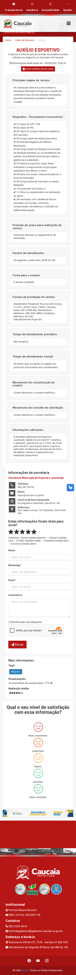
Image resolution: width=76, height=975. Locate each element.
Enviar (19, 644)
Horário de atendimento (28, 253)
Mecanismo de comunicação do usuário (34, 384)
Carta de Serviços (24, 40)
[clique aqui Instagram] (47, 961)
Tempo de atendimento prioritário (35, 334)
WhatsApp (14, 565)
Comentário (15, 595)
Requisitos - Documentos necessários (38, 117)
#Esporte (15, 671)
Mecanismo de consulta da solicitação (38, 407)
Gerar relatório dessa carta (39, 69)
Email (11, 580)
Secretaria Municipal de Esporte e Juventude (36, 477)
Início (8, 40)
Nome (11, 550)
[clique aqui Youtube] (38, 961)
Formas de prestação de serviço (34, 297)
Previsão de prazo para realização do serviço (37, 226)
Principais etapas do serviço (31, 80)
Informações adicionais (28, 430)
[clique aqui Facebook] (29, 961)
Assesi (25, 970)
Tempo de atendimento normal (33, 356)
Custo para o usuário (26, 275)
